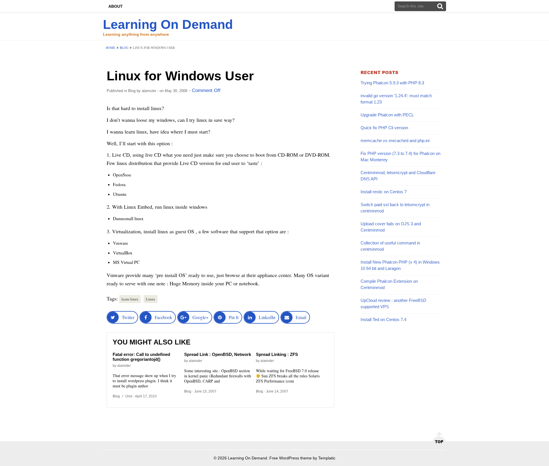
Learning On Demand (168, 24)
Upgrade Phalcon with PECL (387, 114)
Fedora (119, 184)
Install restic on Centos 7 (384, 191)
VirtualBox (122, 253)
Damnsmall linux (128, 218)
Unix (128, 396)
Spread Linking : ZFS (277, 354)
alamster (149, 91)
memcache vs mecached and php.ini (395, 140)
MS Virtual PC (126, 262)
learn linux (130, 299)
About (115, 6)
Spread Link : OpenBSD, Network (217, 354)
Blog (124, 47)
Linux (150, 299)
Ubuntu (119, 194)
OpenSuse (122, 175)
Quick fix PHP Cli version (384, 127)
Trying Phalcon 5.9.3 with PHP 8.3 (392, 82)
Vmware (120, 243)
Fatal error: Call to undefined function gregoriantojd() (141, 357)
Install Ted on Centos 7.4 (383, 319)
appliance (267, 275)
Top (439, 441)
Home (110, 47)
